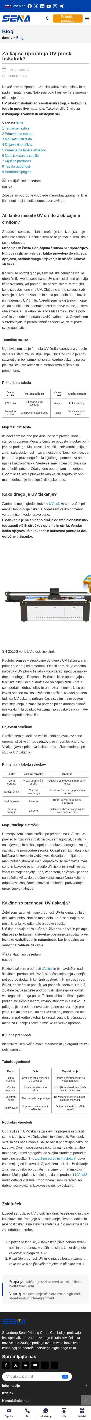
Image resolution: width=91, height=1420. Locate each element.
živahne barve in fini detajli (55, 1158)
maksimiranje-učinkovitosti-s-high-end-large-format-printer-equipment (44, 1296)
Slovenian (17, 6)
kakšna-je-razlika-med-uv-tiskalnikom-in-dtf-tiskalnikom (45, 1283)
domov (7, 38)
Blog (19, 38)
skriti (19, 123)
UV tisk (54, 504)
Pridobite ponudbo (67, 18)
